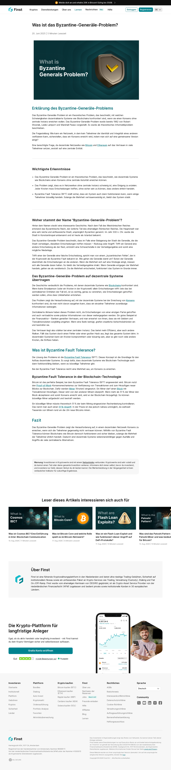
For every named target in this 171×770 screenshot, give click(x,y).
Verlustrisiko (88, 462)
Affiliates (86, 710)
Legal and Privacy (150, 749)
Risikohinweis (113, 692)
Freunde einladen (90, 701)
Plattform (13, 696)
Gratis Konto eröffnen (40, 650)
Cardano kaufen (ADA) (68, 701)
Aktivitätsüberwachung (43, 717)
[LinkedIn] (149, 703)
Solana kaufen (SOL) (67, 705)
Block (120, 388)
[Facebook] (160, 703)
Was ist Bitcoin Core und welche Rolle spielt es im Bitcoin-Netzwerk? (72, 535)
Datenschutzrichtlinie (116, 700)
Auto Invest (38, 696)
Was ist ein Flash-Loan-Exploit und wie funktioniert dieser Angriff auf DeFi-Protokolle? (114, 536)
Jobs (89, 697)
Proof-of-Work (43, 385)
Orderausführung (40, 704)
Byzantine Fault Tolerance (77, 357)
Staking (36, 692)
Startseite (13, 687)
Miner (72, 388)
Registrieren (146, 9)
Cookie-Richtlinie (114, 704)
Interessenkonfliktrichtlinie (118, 696)
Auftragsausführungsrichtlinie (120, 713)
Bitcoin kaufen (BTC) (67, 687)
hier (124, 755)
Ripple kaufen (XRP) (67, 697)
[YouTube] (144, 703)
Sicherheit (13, 709)
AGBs (109, 687)
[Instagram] (155, 703)
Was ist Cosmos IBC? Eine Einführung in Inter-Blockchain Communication (28, 535)
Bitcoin (88, 145)
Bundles (36, 687)
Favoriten (37, 713)
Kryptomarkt (38, 700)
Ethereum (102, 145)
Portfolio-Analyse (40, 709)
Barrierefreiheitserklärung (118, 717)
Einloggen (131, 9)
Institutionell (14, 692)
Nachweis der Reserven (88, 692)
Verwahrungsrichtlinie (116, 709)
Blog (84, 714)
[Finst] (15, 9)
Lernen (85, 718)
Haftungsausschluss (115, 721)
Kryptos (12, 704)
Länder (12, 713)
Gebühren (13, 700)
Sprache (141, 683)
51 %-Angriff (65, 407)
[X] (139, 703)
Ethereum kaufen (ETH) (65, 692)
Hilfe (84, 705)
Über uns (86, 687)
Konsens (130, 300)
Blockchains (115, 285)
